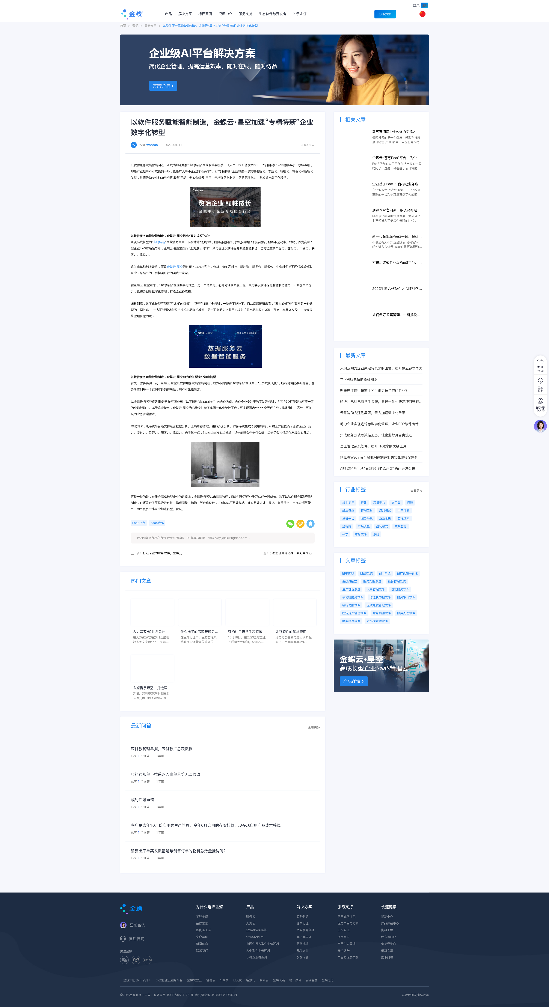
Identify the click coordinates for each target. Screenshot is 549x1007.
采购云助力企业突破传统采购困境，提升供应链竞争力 (381, 368)
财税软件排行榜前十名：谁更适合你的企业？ (374, 390)
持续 (410, 502)
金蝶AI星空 (349, 581)
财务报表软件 (351, 621)
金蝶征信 (328, 980)
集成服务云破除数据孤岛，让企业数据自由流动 (376, 435)
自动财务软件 (400, 589)
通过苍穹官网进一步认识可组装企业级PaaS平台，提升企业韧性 (397, 210)
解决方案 (185, 13)
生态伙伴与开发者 (272, 13)
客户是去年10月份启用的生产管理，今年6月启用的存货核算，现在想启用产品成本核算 (206, 825)
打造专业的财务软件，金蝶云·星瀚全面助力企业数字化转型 (165, 553)
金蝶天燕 (279, 980)
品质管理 (348, 510)
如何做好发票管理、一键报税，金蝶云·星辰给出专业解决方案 (396, 314)
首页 (123, 26)
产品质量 (364, 526)
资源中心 (225, 13)
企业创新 (385, 518)
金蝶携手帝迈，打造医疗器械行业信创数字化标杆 (152, 687)
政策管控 (401, 526)
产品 (168, 13)
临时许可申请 (142, 799)
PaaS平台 (138, 523)
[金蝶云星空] (381, 642)
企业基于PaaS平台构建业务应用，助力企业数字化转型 (395, 184)
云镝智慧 (311, 980)
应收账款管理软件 (379, 605)
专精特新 (159, 242)
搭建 (364, 502)
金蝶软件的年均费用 (291, 631)
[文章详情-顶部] (274, 37)
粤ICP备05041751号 (180, 995)
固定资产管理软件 (354, 613)
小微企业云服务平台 (169, 980)
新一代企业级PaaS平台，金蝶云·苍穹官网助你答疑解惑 (397, 236)
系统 (376, 534)
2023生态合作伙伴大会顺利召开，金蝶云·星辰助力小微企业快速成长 (397, 288)
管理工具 (367, 510)
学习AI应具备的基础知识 (358, 379)
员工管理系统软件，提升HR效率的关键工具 (373, 446)
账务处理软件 (406, 613)
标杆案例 (205, 13)
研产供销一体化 (407, 573)
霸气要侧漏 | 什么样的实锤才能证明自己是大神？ (396, 131)
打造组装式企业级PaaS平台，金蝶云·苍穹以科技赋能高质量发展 (397, 262)
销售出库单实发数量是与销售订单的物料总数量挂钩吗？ (179, 850)
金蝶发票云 (194, 980)
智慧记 (250, 980)
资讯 (135, 26)
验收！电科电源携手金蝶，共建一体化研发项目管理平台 (381, 401)
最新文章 (151, 26)
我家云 (263, 980)
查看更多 (314, 727)
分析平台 (348, 518)
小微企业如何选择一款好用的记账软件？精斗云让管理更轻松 (292, 553)
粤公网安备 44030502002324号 (216, 995)
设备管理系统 (397, 581)
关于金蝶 (299, 13)
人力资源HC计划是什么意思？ (151, 631)
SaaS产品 (157, 523)
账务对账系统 (372, 581)
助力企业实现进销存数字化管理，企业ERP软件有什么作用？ (381, 423)
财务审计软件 (406, 597)
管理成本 (404, 518)
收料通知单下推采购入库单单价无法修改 (165, 774)
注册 (424, 5)
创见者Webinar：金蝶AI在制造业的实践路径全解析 (379, 457)
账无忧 (237, 980)
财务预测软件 (382, 613)
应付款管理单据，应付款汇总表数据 (162, 748)
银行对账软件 (351, 605)
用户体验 (404, 510)
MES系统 (366, 573)
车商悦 (224, 980)
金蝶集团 (129, 980)
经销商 (346, 526)
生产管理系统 (351, 589)
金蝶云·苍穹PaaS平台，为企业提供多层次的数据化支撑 (396, 157)
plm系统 (385, 573)
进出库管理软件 (377, 621)
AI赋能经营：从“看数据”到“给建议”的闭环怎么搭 (377, 468)
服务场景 (367, 518)
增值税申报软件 (380, 597)
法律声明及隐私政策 (415, 995)
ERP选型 (348, 573)
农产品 (396, 502)
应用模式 (385, 510)
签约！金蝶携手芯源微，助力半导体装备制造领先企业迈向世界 (247, 631)
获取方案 (385, 14)
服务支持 (245, 13)
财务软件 (361, 534)
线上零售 (348, 502)
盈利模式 (382, 526)
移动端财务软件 (352, 597)
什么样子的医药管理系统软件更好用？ (199, 631)
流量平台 (379, 502)
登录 (416, 5)
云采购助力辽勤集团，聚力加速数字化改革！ (374, 412)
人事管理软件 (376, 589)
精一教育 (295, 980)
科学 (345, 534)
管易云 (210, 980)
